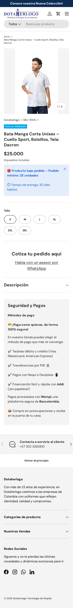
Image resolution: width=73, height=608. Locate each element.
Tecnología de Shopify (39, 598)
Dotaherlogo (11, 120)
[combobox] (36, 24)
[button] (58, 13)
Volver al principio (36, 460)
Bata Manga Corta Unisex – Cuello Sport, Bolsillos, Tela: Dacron (34, 41)
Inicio (7, 36)
